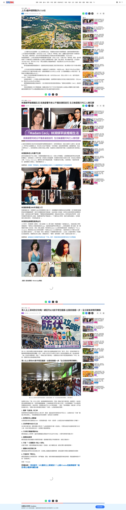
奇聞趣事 (96, 60)
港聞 (26, 8)
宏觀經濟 (96, 45)
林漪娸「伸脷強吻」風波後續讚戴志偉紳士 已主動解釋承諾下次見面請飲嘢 (50, 165)
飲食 (95, 75)
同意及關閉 (99, 506)
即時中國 (96, 68)
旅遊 (95, 30)
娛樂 (26, 100)
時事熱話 (96, 53)
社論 (29, 8)
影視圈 (95, 38)
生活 (26, 307)
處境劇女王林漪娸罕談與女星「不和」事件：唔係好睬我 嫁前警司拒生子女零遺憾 (52, 237)
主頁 (22, 8)
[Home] (10, 2)
